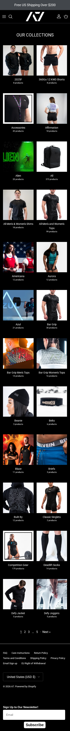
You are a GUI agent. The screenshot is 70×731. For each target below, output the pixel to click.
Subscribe (35, 725)
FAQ (5, 653)
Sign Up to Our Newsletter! (20, 707)
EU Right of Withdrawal (33, 663)
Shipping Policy (38, 658)
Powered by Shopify (25, 686)
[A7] (35, 16)
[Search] (12, 16)
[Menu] (4, 16)
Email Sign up (10, 663)
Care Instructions (21, 653)
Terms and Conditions (14, 658)
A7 (12, 686)
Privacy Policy (58, 658)
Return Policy (41, 653)
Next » (46, 632)
